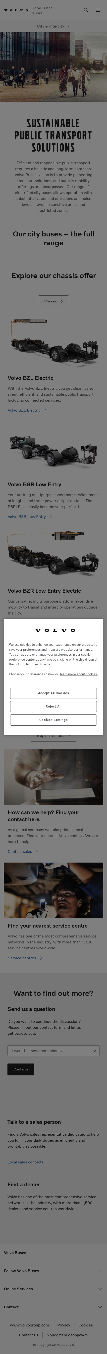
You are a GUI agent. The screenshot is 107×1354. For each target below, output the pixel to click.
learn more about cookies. (79, 674)
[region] (53, 677)
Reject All (53, 706)
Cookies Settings (53, 720)
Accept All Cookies (53, 693)
